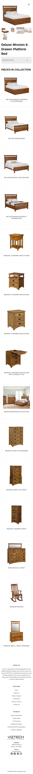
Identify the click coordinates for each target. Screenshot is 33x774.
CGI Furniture (16, 721)
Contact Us (16, 704)
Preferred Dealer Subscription (16, 727)
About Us (16, 693)
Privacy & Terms (16, 701)
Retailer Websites (16, 730)
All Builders (16, 698)
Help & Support (16, 696)
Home (16, 690)
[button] (28, 4)
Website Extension (16, 724)
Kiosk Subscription (16, 715)
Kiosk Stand (16, 718)
